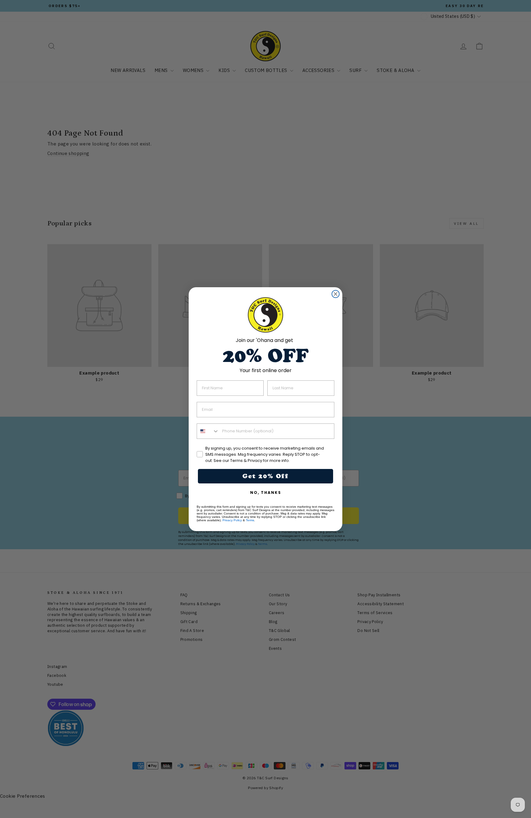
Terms (250, 520)
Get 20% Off (265, 476)
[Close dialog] (335, 294)
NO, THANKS (265, 492)
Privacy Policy (232, 520)
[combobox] (208, 431)
